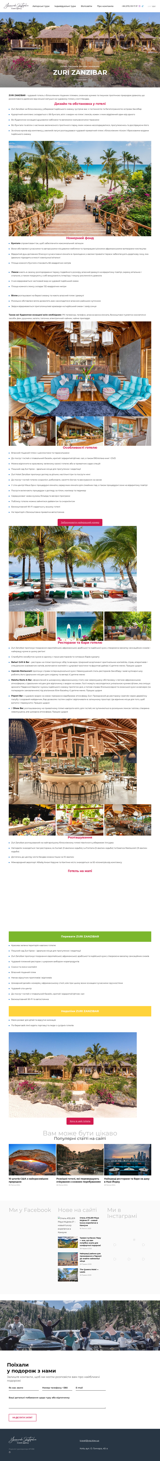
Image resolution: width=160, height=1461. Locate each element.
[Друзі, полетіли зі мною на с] (114, 1244)
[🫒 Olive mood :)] (143, 1230)
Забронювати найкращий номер (80, 522)
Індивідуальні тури (65, 6)
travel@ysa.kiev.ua (89, 1440)
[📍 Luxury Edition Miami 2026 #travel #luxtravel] (129, 1244)
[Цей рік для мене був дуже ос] (114, 1230)
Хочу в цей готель (80, 1121)
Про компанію (105, 6)
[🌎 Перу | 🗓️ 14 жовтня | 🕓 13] (143, 1259)
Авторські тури (41, 6)
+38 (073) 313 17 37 (130, 6)
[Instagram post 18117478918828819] (143, 1244)
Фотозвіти (86, 6)
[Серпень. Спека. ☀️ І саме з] (129, 1230)
